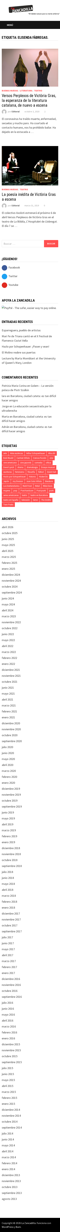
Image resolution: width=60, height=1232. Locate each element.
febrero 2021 (9, 711)
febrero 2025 (9, 563)
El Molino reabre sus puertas (19, 352)
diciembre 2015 (11, 1044)
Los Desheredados (11, 486)
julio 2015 (7, 1068)
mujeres (6, 490)
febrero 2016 (9, 1032)
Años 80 (51, 453)
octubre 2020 (9, 735)
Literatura (26, 90)
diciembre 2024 (11, 574)
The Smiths (46, 500)
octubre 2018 (9, 860)
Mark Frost (27, 486)
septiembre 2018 (12, 866)
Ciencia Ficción (39, 458)
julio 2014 (7, 1133)
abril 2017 (7, 955)
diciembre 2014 (11, 1109)
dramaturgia (32, 467)
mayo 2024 (8, 604)
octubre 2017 (9, 925)
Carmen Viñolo (23, 458)
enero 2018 (8, 907)
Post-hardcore (27, 490)
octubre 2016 (9, 991)
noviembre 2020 (11, 729)
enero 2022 (8, 664)
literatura (49, 481)
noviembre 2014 (11, 1115)
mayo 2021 (8, 693)
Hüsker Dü (43, 476)
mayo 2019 (8, 818)
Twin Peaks (8, 504)
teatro (24, 495)
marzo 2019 (9, 830)
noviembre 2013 (11, 1181)
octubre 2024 (9, 586)
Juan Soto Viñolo (34, 481)
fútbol (41, 472)
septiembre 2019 (12, 806)
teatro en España (10, 500)
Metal (37, 486)
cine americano (10, 462)
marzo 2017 (9, 961)
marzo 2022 (9, 652)
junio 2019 (8, 812)
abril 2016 (7, 1020)
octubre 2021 (9, 681)
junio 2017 (8, 943)
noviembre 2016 (11, 985)
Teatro (38, 90)
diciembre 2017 (11, 913)
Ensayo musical (48, 467)
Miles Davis (47, 486)
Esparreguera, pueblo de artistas (21, 330)
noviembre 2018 (11, 854)
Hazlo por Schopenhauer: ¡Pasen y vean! (25, 346)
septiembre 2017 (12, 931)
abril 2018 (7, 890)
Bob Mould (8, 458)
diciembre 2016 (11, 979)
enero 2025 (8, 569)
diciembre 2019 (11, 788)
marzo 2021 (9, 705)
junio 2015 (8, 1074)
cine (51, 458)
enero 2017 (8, 973)
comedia (38, 462)
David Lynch (8, 467)
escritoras (7, 472)
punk (51, 490)
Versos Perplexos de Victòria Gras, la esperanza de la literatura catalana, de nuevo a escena (29, 100)
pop (15, 490)
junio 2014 (8, 1139)
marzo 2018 (9, 895)
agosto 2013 (9, 1199)
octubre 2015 (9, 1056)
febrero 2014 (9, 1163)
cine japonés (25, 462)
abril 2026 (7, 527)
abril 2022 (7, 646)
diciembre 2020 (11, 723)
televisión (26, 500)
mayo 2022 (8, 640)
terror (35, 500)
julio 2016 (7, 1002)
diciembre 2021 (11, 670)
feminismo (19, 472)
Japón (6, 481)
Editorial (16, 111)
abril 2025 (7, 551)
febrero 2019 (9, 836)
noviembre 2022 (11, 622)
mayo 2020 (8, 759)
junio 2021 (8, 687)
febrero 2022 (9, 658)
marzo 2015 (9, 1092)
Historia (32, 476)
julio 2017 (7, 937)
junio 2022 (8, 634)
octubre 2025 (9, 533)
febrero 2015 (9, 1098)
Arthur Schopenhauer (35, 453)
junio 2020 (8, 753)
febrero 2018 (9, 901)
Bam (18, 1226)
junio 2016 (8, 1008)
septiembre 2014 (12, 1127)
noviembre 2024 (11, 580)
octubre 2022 (9, 628)
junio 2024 (8, 598)
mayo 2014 (8, 1145)
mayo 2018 (8, 884)
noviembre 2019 (11, 794)
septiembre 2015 (12, 1062)
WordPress (8, 1226)
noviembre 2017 (11, 919)
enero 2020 (8, 783)
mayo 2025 (8, 545)
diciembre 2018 (11, 848)
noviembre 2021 (11, 676)
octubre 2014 (9, 1121)
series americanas (11, 495)
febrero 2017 (9, 967)
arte (5, 453)
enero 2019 (8, 842)
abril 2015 (7, 1086)
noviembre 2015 (11, 1050)
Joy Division (17, 481)
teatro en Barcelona (39, 495)
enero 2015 (8, 1104)
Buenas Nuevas (10, 90)
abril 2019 (7, 824)
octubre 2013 (9, 1187)
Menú (10, 25)
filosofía (31, 472)
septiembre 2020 (12, 741)
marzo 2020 (9, 771)
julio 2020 (7, 747)
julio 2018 (7, 872)
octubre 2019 (9, 800)
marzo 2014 (9, 1157)
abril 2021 (7, 699)
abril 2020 (7, 765)
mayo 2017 (8, 949)
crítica (48, 462)
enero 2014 (8, 1169)
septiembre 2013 (12, 1193)
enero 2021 (8, 717)
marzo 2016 (9, 1026)
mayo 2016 (8, 1014)
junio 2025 (8, 539)
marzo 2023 (9, 616)
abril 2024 (7, 610)
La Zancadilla (28, 1223)
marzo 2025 (9, 557)
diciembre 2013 (11, 1175)
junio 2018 (8, 878)
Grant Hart (51, 472)
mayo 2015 (8, 1080)
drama (20, 467)
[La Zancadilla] (34, 9)
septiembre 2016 (12, 997)
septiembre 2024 (12, 592)
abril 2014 (7, 1151)
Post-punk (41, 490)
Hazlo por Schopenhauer (14, 476)
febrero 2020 (9, 777)
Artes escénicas (16, 453)
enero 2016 (8, 1038)
